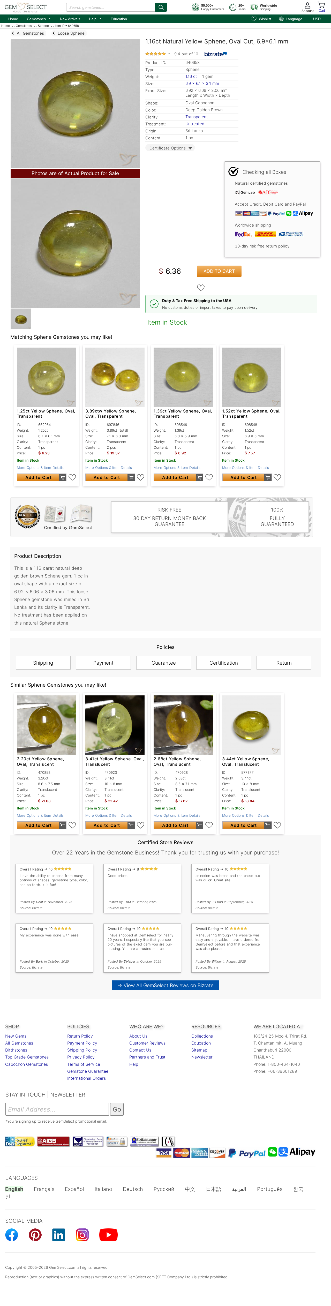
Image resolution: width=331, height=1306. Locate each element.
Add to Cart (219, 271)
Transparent (196, 116)
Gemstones (39, 18)
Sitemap (199, 1050)
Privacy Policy (81, 1057)
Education (119, 19)
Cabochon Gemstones (26, 1064)
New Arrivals (70, 19)
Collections (202, 1036)
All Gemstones (19, 1043)
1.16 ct (191, 76)
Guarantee (164, 663)
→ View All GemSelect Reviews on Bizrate (165, 985)
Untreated (194, 123)
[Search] (161, 7)
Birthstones (16, 1050)
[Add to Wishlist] (201, 288)
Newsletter (202, 1057)
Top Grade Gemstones (27, 1057)
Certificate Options (167, 148)
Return (284, 663)
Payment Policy (82, 1043)
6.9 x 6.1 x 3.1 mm (202, 83)
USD (317, 19)
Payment (103, 663)
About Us (138, 1036)
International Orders (86, 1078)
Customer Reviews (147, 1043)
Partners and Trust (147, 1057)
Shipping (43, 663)
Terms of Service (83, 1064)
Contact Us (140, 1050)
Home (13, 19)
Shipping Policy (82, 1050)
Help (95, 18)
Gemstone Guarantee (87, 1071)
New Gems (15, 1036)
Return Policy (80, 1036)
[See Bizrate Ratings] (216, 54)
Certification (223, 663)
